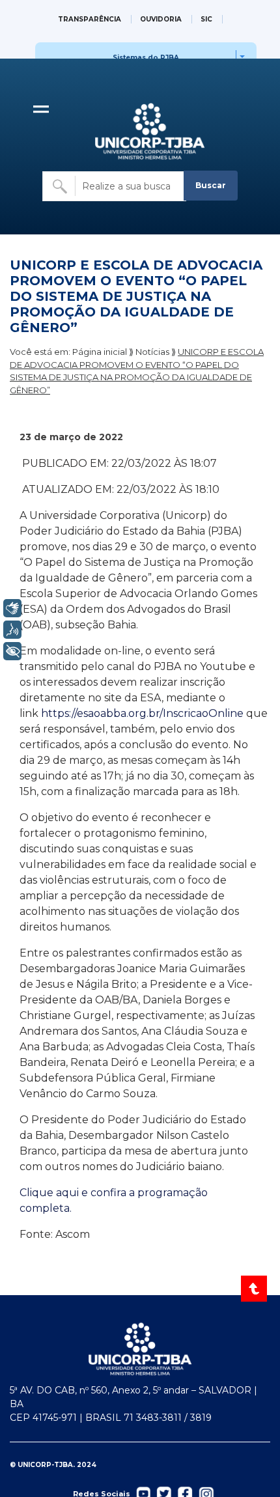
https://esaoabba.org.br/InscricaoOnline (142, 713)
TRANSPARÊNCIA (89, 19)
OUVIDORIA (161, 19)
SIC (206, 19)
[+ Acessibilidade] (12, 651)
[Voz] (12, 630)
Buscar (210, 185)
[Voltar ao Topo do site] (255, 1289)
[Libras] (12, 608)
